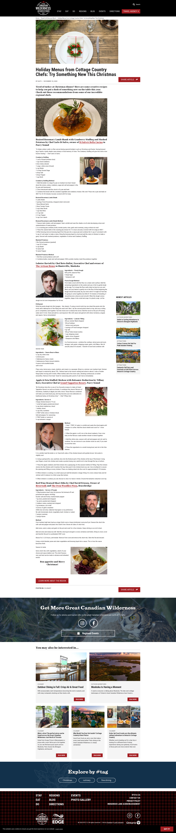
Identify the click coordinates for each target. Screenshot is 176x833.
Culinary (47, 588)
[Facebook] (93, 623)
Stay (59, 11)
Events (102, 11)
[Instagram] (82, 623)
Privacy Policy (133, 801)
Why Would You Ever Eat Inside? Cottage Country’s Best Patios (87, 734)
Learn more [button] (59, 829)
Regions (82, 11)
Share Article (127, 79)
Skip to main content (36, 4)
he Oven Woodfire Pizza (65, 485)
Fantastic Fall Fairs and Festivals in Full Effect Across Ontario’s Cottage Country (127, 369)
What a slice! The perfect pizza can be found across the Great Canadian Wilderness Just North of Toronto (51, 735)
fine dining (106, 780)
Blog (92, 11)
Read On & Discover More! (48, 18)
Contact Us (134, 798)
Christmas (67, 780)
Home (37, 18)
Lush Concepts (119, 822)
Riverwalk (41, 485)
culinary (86, 780)
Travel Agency (130, 11)
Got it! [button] (167, 829)
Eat (67, 11)
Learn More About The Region (52, 581)
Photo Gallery (81, 800)
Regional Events (90, 633)
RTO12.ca (136, 795)
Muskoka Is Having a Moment (106, 687)
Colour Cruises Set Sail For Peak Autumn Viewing (126, 344)
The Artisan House (45, 266)
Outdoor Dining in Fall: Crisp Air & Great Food (60, 687)
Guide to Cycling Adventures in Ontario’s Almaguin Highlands (128, 321)
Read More (79, 699)
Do (74, 11)
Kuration (109, 822)
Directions (115, 11)
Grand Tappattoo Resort (73, 383)
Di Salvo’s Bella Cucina (91, 142)
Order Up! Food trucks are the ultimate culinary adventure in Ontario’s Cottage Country (123, 735)
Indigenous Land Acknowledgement (124, 804)
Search (138, 4)
